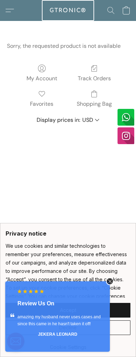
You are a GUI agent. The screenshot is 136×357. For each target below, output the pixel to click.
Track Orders (94, 78)
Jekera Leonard (57, 334)
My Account (42, 78)
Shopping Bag (94, 103)
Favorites (41, 103)
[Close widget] (110, 281)
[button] (68, 10)
